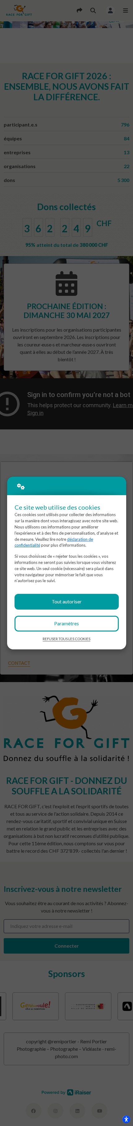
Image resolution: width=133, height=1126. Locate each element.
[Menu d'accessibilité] (126, 1119)
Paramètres (66, 623)
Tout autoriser (67, 601)
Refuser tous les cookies (66, 639)
